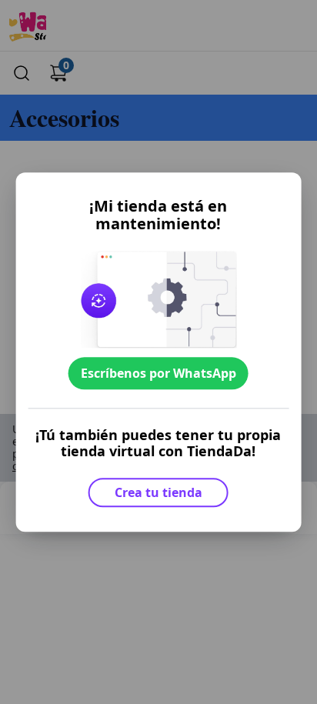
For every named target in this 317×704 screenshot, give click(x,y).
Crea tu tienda (158, 492)
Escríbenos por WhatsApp (158, 373)
